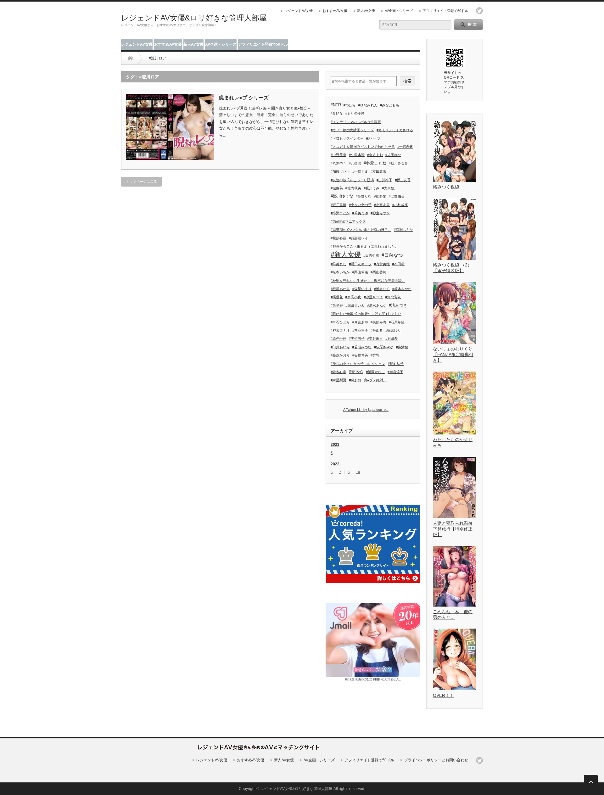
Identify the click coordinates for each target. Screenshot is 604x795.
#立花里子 (360, 330)
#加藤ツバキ (340, 171)
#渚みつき (398, 305)
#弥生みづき (380, 213)
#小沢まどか (340, 213)
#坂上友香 (403, 180)
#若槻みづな (362, 347)
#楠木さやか (401, 289)
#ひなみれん (368, 105)
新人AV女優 (366, 11)
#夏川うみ (371, 188)
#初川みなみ (398, 163)
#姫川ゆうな (342, 196)
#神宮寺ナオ (340, 330)
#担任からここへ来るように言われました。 (364, 246)
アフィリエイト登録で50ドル (445, 11)
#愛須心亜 (338, 238)
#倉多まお (375, 155)
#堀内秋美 (353, 188)
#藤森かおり (340, 355)
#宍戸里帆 (338, 205)
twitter (479, 10)
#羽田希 (391, 338)
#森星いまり (362, 289)
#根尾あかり (340, 289)
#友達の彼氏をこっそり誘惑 (352, 180)
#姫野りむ (364, 196)
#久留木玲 (357, 155)
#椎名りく (382, 289)
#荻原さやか (383, 347)
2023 (335, 444)
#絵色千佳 (338, 338)
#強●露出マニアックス (348, 221)
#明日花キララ (360, 264)
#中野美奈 (338, 155)
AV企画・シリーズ (399, 11)
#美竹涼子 (357, 338)
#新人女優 (346, 254)
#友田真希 (378, 171)
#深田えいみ (355, 305)
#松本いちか (340, 272)
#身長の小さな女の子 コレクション (358, 364)
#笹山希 (377, 330)
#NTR (336, 105)
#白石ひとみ (340, 322)
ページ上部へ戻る (591, 782)
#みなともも (389, 105)
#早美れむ (338, 264)
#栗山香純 (378, 272)
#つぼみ (350, 105)
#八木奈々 (338, 163)
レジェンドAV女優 (298, 11)
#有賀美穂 (382, 264)
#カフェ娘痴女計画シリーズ (352, 130)
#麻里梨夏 (338, 380)
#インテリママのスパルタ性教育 (356, 122)
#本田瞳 (398, 264)
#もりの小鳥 (355, 113)
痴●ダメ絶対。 (375, 380)
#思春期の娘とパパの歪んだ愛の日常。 (361, 230)
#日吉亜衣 (371, 255)
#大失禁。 (390, 188)
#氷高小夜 (353, 297)
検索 (407, 81)
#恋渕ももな (403, 230)
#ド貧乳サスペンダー (347, 138)
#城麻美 (337, 188)
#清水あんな (376, 305)
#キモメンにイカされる (395, 130)
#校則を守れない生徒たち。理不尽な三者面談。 (368, 281)
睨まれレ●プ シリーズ (244, 97)
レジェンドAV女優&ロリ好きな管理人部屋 (194, 18)
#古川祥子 (384, 180)
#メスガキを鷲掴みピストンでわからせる (363, 146)
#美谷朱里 (375, 338)
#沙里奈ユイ (373, 297)
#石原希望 (397, 322)
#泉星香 (337, 305)
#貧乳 (375, 355)
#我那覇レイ (358, 238)
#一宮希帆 (405, 146)
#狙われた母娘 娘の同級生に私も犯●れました (366, 314)
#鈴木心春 (338, 372)
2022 (335, 464)
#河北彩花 (393, 297)
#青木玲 (356, 371)
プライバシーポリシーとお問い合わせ (436, 760)
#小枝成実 (400, 205)
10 (358, 472)
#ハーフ (373, 138)
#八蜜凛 (355, 163)
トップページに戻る (141, 181)
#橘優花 (337, 297)
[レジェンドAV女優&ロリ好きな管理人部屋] (259, 751)
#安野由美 (397, 196)
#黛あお (355, 380)
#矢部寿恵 (378, 322)
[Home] (130, 58)
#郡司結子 (396, 364)
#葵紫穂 (402, 347)
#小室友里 (382, 205)
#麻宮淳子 (395, 372)
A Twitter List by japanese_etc (366, 409)
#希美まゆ (360, 213)
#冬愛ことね (375, 163)
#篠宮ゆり (393, 330)
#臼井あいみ (340, 347)
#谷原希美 (360, 355)
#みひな (337, 113)
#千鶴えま (360, 171)
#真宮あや (360, 322)
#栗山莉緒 (360, 272)
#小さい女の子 (360, 205)
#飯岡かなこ (375, 372)
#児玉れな (393, 155)
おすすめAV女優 (334, 11)
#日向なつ (392, 255)
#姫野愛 (380, 196)
